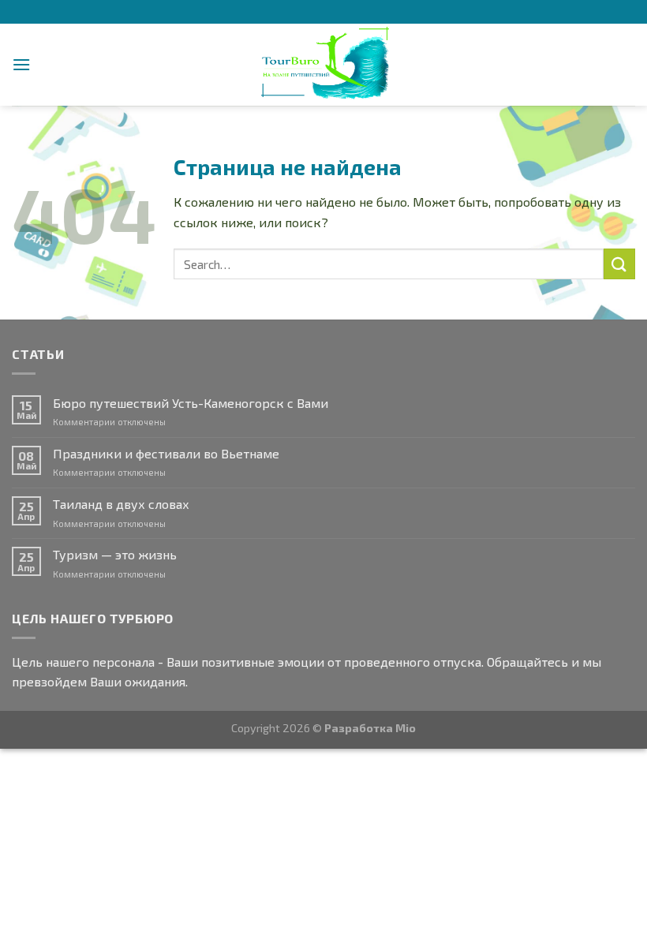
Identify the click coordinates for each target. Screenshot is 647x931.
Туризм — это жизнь (115, 554)
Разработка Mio (370, 728)
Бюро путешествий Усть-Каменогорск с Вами (190, 402)
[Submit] (619, 264)
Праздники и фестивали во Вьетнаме (166, 453)
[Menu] (21, 64)
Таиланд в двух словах (121, 503)
